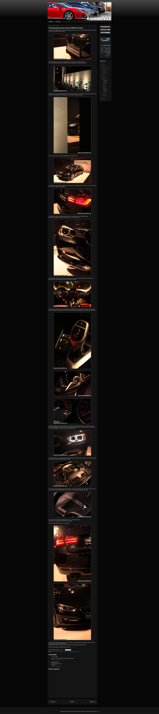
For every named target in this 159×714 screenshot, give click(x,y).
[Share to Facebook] (69, 650)
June (104, 76)
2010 (102, 99)
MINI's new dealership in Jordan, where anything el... (104, 82)
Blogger (97, 711)
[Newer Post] (53, 702)
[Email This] (65, 650)
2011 (102, 97)
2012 (102, 66)
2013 (102, 64)
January (104, 95)
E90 (69, 651)
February (104, 93)
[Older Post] (92, 702)
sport (76, 651)
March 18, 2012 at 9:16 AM (56, 666)
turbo (78, 651)
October (104, 71)
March (104, 77)
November (105, 69)
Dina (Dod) (53, 656)
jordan (74, 651)
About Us (51, 21)
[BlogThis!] (67, 650)
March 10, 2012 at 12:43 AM (56, 659)
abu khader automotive (59, 651)
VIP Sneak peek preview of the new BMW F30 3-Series (104, 89)
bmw (67, 651)
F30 (71, 651)
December (105, 67)
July (103, 74)
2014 (102, 62)
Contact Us (58, 21)
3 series (52, 651)
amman (64, 651)
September (105, 72)
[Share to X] (68, 650)
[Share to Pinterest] (70, 650)
